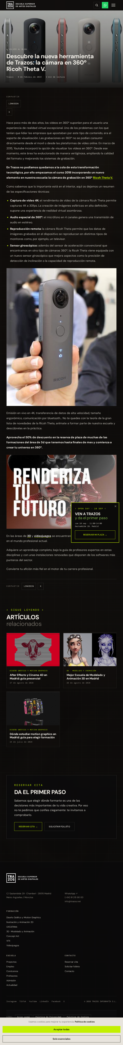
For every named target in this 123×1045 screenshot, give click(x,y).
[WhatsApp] (105, 5)
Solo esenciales (61, 1038)
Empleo (10, 966)
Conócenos (12, 971)
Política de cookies (85, 1021)
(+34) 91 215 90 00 (74, 897)
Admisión (11, 980)
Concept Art (12, 936)
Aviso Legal (23, 1017)
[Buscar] (97, 5)
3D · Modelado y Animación (20, 931)
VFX (8, 940)
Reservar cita (71, 961)
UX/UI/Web (11, 926)
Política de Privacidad (48, 1017)
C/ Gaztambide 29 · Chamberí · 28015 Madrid (28, 893)
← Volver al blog (16, 49)
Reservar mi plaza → (95, 534)
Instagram (11, 1001)
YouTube (33, 1001)
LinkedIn (14, 103)
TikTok (22, 1001)
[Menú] (113, 5)
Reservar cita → (28, 826)
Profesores (11, 975)
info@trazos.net (73, 901)
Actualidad (11, 985)
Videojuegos (12, 945)
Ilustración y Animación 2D (19, 922)
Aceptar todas (61, 1029)
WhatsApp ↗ (71, 893)
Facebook (56, 1001)
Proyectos (11, 961)
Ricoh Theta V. (103, 177)
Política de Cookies (78, 1017)
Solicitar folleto (59, 826)
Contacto (69, 971)
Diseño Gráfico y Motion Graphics (23, 917)
